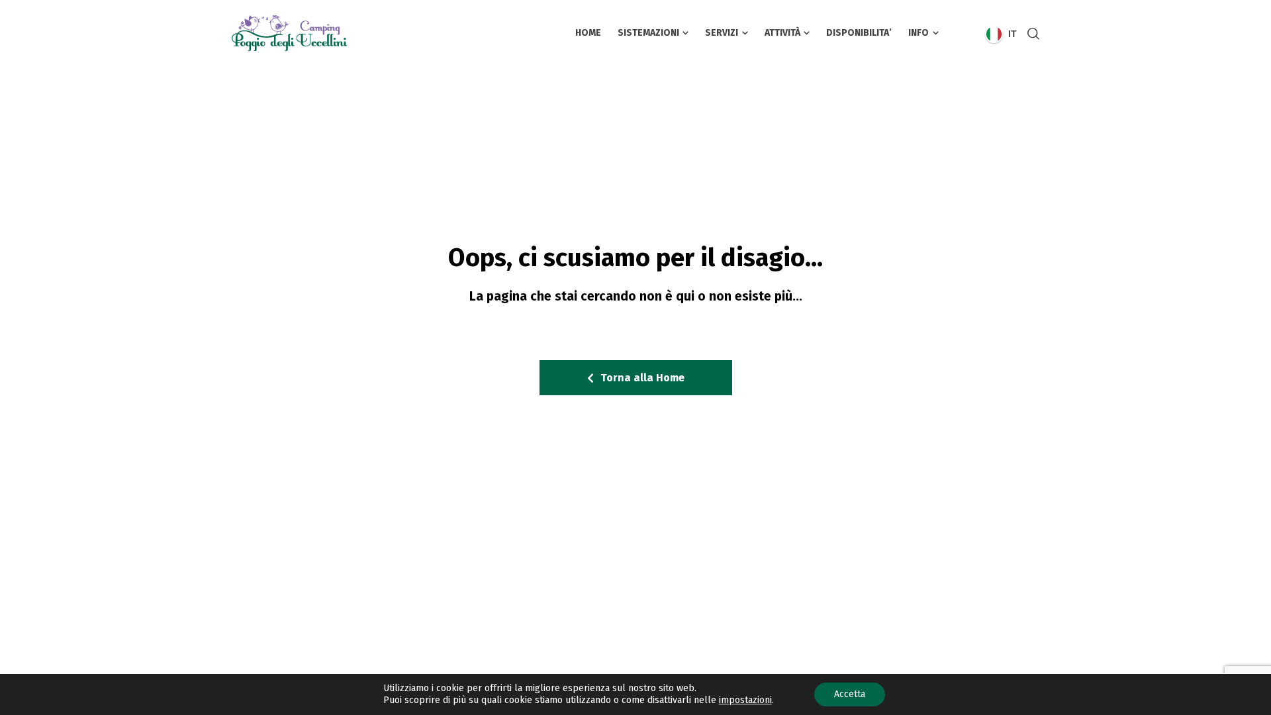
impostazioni (745, 700)
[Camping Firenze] (328, 33)
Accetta (849, 694)
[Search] (1030, 33)
